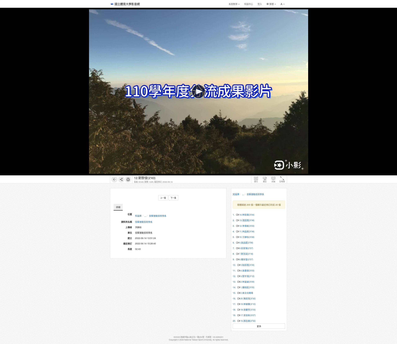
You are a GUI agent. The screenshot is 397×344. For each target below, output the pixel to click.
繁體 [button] (271, 3)
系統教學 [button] (233, 3)
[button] (282, 4)
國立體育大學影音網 (127, 4)
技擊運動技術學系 (157, 215)
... (145, 215)
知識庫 (138, 215)
